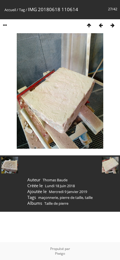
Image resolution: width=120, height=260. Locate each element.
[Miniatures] (89, 25)
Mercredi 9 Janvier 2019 (68, 191)
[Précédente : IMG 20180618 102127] (101, 25)
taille (89, 197)
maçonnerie (48, 197)
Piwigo (60, 253)
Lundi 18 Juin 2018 (60, 185)
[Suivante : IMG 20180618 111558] (112, 25)
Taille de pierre (56, 203)
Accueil (10, 9)
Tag (22, 9)
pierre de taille (71, 197)
